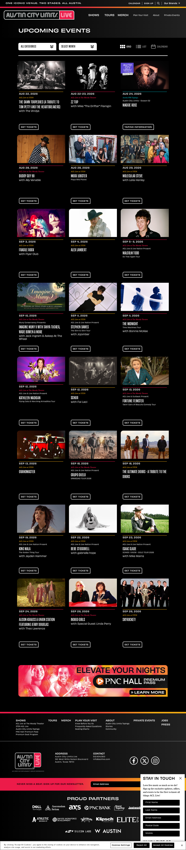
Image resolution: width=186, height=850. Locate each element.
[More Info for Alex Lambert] (93, 223)
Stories (109, 727)
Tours (109, 15)
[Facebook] (134, 760)
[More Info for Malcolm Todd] (145, 223)
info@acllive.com (101, 759)
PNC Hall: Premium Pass (27, 732)
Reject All (142, 845)
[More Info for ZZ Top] (93, 75)
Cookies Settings (121, 845)
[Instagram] (155, 760)
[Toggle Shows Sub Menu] (102, 15)
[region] (93, 845)
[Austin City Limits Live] (39, 15)
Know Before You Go (84, 724)
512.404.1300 (99, 757)
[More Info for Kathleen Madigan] (41, 369)
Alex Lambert (79, 250)
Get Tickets (29, 127)
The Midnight (130, 324)
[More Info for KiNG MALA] (41, 519)
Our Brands (171, 4)
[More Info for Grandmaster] (41, 445)
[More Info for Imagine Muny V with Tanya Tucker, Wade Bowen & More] (41, 297)
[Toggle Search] (158, 3)
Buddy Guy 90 (27, 176)
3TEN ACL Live (22, 727)
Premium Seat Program (27, 735)
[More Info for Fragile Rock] (41, 223)
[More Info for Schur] (93, 371)
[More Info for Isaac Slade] (145, 519)
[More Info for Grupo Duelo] (93, 445)
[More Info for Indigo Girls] (93, 593)
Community (111, 729)
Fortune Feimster (133, 401)
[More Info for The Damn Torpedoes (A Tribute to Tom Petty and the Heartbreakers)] (41, 75)
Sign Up (148, 4)
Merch (125, 15)
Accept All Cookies (163, 845)
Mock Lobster (79, 176)
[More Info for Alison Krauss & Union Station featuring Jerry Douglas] (41, 593)
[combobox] (37, 46)
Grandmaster (27, 472)
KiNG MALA (25, 549)
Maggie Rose (130, 106)
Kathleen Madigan (29, 398)
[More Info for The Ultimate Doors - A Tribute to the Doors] (145, 445)
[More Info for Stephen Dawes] (93, 297)
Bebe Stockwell (80, 549)
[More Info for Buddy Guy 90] (41, 149)
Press (165, 725)
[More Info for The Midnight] (145, 297)
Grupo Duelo (78, 475)
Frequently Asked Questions (88, 727)
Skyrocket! (129, 620)
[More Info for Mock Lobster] (93, 149)
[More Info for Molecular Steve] (145, 149)
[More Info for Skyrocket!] (145, 593)
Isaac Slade (129, 549)
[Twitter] (144, 760)
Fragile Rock (26, 250)
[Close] (182, 845)
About (156, 15)
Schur (74, 398)
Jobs (164, 721)
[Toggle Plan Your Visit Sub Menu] (149, 15)
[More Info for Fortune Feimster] (145, 371)
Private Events (172, 15)
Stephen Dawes (80, 327)
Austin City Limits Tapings (27, 729)
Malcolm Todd (131, 253)
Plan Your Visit (140, 15)
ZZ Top (74, 102)
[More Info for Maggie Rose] (145, 75)
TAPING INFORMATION (138, 127)
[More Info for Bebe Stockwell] (93, 519)
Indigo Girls (78, 620)
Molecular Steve (133, 176)
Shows (93, 15)
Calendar (134, 4)
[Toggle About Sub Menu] (160, 15)
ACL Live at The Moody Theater (30, 724)
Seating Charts (82, 729)
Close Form (180, 778)
